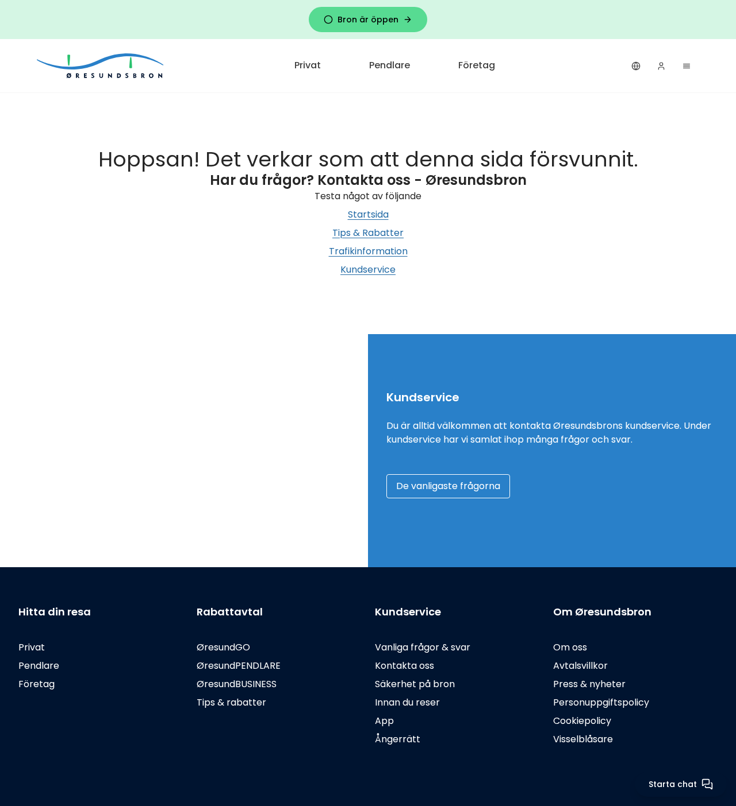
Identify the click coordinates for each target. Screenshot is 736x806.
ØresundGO (223, 647)
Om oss (570, 647)
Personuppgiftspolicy (601, 702)
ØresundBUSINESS (237, 684)
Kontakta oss (404, 665)
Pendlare (389, 65)
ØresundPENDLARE (239, 665)
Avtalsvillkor (580, 665)
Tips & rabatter (231, 702)
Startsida (368, 214)
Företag (476, 65)
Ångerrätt (397, 739)
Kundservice (368, 269)
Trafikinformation (368, 251)
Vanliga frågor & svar (422, 647)
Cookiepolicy (582, 720)
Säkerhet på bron (415, 684)
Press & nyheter (589, 684)
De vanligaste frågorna (448, 486)
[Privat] (101, 66)
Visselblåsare (583, 739)
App (384, 720)
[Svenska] (636, 66)
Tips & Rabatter (368, 232)
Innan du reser (407, 702)
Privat (307, 65)
